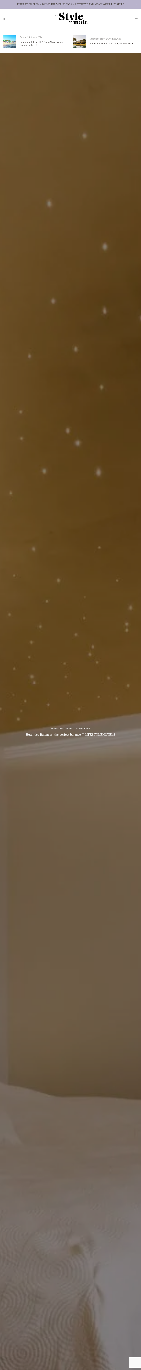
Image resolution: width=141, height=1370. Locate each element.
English (72, 709)
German (72, 703)
